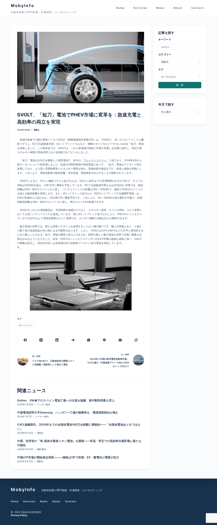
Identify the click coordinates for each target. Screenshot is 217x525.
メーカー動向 (43, 404)
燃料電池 (41, 449)
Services (140, 7)
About (178, 7)
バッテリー (25, 325)
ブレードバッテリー (95, 160)
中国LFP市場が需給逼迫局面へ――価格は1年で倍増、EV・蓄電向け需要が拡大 (68, 457)
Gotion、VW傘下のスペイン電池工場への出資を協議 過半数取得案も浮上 (66, 400)
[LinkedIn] (57, 340)
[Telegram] (73, 340)
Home (120, 7)
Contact (197, 7)
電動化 (36, 130)
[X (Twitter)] (41, 340)
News (160, 7)
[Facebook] (25, 340)
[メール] (120, 340)
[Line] (104, 340)
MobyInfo (22, 5)
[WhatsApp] (89, 340)
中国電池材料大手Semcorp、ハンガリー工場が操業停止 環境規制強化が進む (67, 412)
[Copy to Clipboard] (136, 340)
